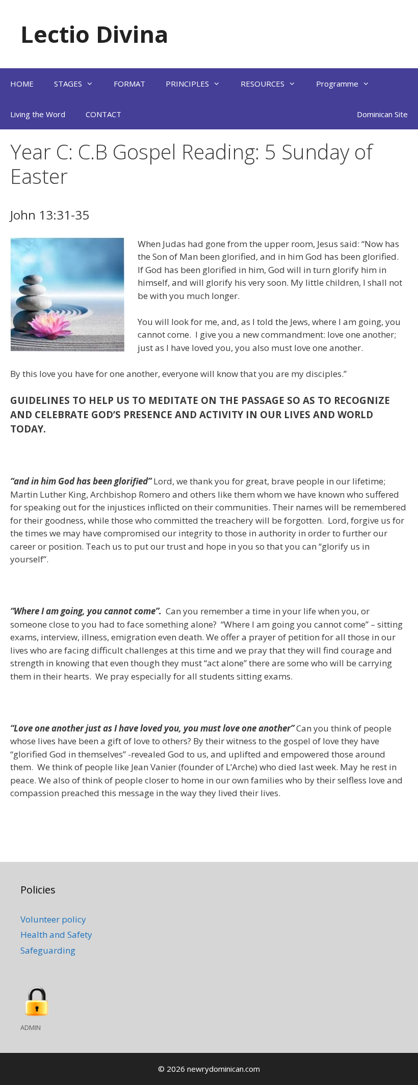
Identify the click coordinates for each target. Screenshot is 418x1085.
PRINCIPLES (187, 83)
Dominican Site (382, 114)
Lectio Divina (94, 33)
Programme (337, 83)
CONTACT (103, 114)
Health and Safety (56, 934)
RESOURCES (262, 83)
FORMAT (129, 83)
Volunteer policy (53, 919)
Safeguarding (47, 950)
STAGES (68, 83)
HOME (22, 83)
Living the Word (37, 114)
